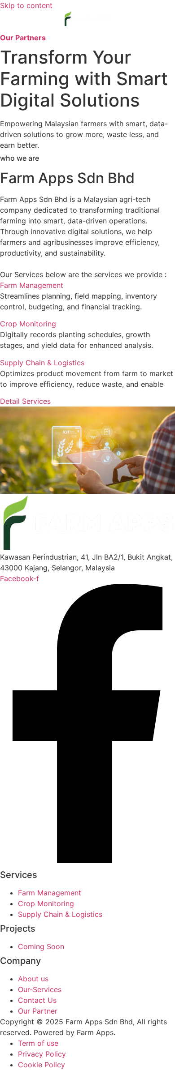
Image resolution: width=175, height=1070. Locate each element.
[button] (88, 29)
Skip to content (26, 5)
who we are (19, 158)
